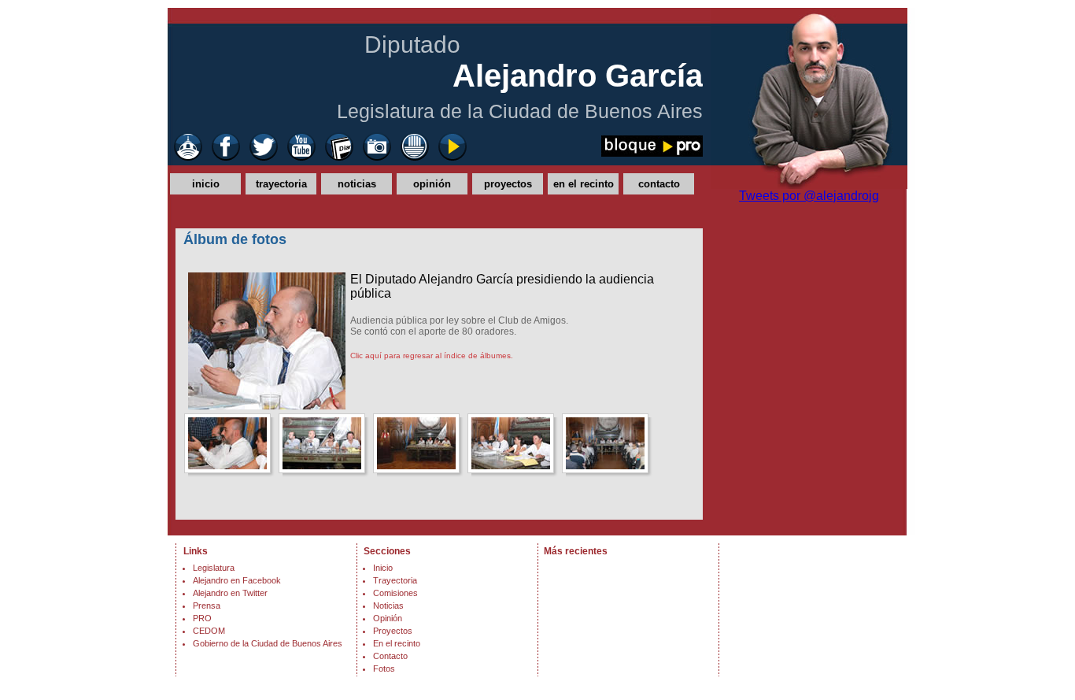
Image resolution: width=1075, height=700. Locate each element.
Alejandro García (578, 75)
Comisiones (395, 593)
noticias (357, 184)
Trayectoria (395, 580)
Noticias (388, 605)
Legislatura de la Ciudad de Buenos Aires (520, 111)
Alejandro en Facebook (237, 580)
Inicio (383, 567)
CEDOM (209, 630)
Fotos (384, 668)
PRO (202, 618)
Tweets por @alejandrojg (809, 195)
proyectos (508, 184)
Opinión (387, 618)
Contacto (390, 656)
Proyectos (392, 630)
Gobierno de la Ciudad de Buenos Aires (267, 643)
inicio (206, 184)
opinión (432, 184)
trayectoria (281, 184)
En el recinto (396, 643)
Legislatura (214, 567)
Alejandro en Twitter (230, 593)
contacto (659, 184)
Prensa (206, 605)
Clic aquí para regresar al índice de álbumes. (431, 355)
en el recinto (583, 184)
